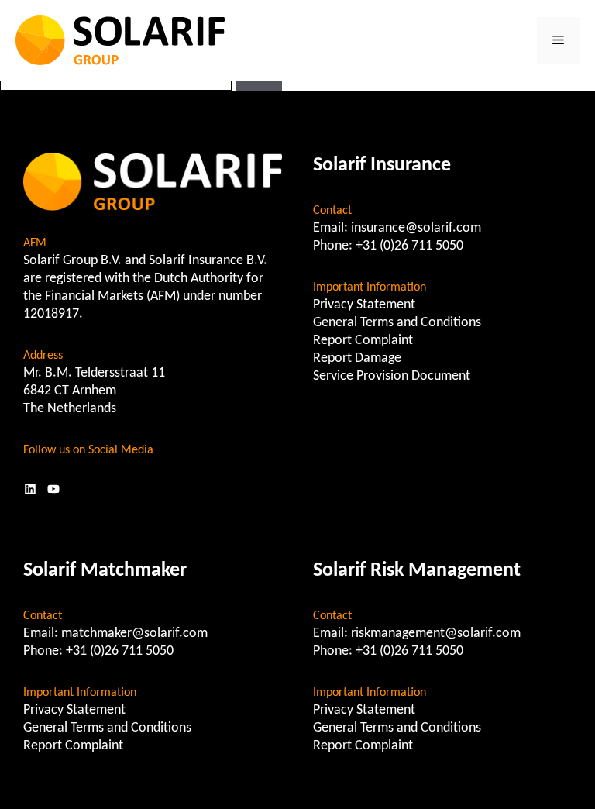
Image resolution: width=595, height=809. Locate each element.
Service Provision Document (391, 376)
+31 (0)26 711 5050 (409, 246)
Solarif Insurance (382, 165)
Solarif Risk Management (417, 570)
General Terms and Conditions (397, 322)
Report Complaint (363, 340)
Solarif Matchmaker (105, 570)
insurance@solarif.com (416, 228)
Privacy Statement (364, 305)
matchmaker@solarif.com (134, 633)
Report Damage (357, 358)
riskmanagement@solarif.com (436, 633)
